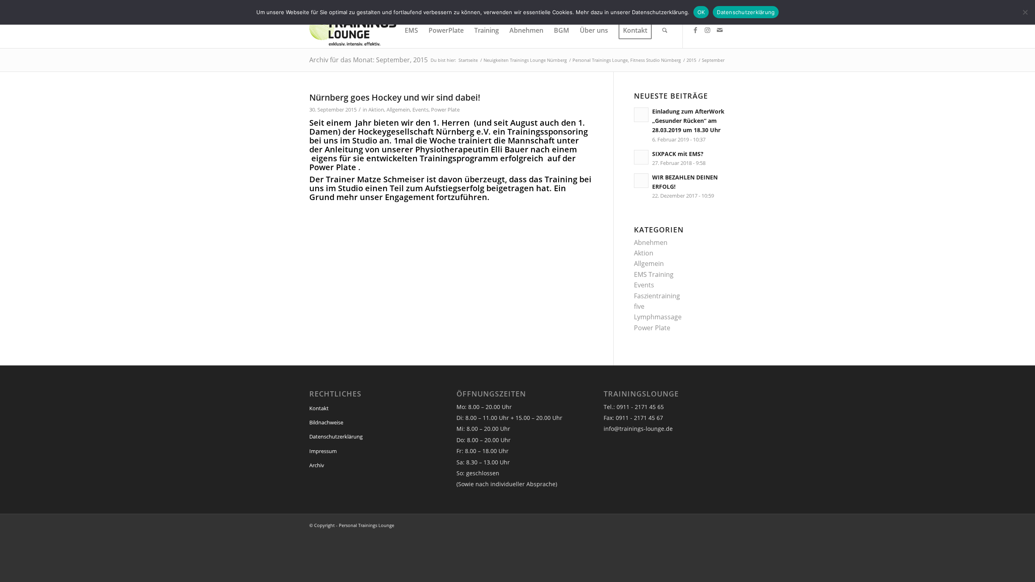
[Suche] (665, 30)
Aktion (376, 109)
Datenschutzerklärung (336, 436)
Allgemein (398, 109)
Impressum (323, 451)
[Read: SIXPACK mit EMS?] (641, 157)
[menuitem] (411, 30)
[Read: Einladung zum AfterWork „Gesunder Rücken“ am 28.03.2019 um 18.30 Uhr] (641, 115)
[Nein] (1025, 12)
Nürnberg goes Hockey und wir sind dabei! (394, 97)
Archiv (316, 465)
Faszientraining (657, 295)
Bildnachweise (326, 422)
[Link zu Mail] (720, 30)
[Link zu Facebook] (695, 30)
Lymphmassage (658, 316)
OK (701, 12)
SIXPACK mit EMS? (677, 154)
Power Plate (445, 109)
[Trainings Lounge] (352, 30)
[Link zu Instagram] (707, 30)
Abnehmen (650, 242)
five (639, 306)
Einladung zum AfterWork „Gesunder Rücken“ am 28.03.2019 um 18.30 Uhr (688, 121)
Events (420, 109)
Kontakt (319, 408)
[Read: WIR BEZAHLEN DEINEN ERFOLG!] (641, 180)
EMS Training (654, 274)
